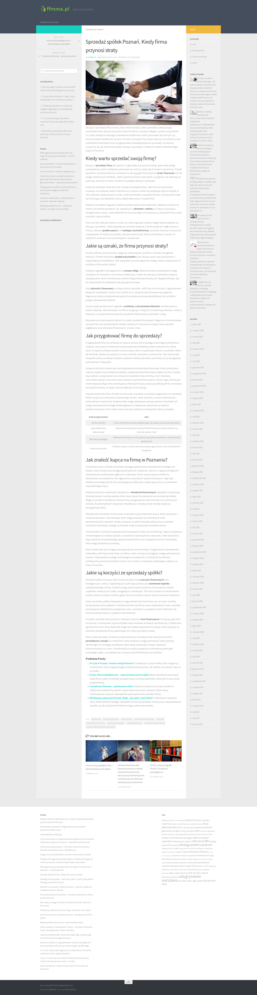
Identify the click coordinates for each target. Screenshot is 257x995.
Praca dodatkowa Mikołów (195, 851)
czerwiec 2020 (198, 576)
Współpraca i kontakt (49, 22)
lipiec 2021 (196, 496)
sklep (200, 866)
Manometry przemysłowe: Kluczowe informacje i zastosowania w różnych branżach (56, 134)
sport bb (192, 869)
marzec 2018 (197, 650)
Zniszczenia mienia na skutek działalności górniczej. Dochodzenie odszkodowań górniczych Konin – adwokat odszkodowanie (58, 179)
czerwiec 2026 (198, 330)
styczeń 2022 (197, 459)
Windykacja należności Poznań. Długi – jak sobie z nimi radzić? (121, 697)
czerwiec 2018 (198, 632)
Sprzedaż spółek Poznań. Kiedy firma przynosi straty (61, 874)
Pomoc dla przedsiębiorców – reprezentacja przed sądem (119, 674)
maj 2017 (196, 712)
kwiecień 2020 (198, 582)
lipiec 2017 (196, 699)
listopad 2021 (197, 472)
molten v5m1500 (170, 837)
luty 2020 (196, 595)
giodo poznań (96, 719)
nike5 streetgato (186, 838)
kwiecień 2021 (198, 515)
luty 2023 (196, 435)
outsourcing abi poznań (111, 719)
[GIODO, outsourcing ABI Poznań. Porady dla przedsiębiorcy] (166, 750)
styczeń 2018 (197, 662)
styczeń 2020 (197, 601)
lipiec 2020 (196, 570)
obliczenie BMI (200, 841)
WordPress (52, 989)
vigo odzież (197, 880)
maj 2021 (196, 509)
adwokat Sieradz (197, 824)
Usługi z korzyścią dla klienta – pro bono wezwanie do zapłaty (65, 854)
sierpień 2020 (197, 564)
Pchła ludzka (191, 848)
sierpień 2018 (197, 619)
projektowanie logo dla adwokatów (184, 855)
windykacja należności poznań (155, 723)
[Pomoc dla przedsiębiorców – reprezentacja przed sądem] (102, 751)
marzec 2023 (197, 429)
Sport (194, 63)
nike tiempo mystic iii (183, 841)
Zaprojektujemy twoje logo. (51, 834)
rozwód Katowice (170, 865)
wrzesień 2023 (198, 392)
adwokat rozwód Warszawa (180, 824)
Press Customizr (70, 989)
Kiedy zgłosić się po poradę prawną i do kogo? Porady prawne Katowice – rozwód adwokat (57, 156)
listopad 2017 (197, 675)
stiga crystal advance (178, 873)
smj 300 (205, 866)
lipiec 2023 (196, 404)
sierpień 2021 (197, 490)
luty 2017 (196, 718)
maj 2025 (196, 355)
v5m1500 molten (184, 880)
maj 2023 (196, 416)
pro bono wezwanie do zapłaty (144, 719)
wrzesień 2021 (198, 484)
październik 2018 (199, 607)
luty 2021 (196, 527)
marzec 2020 (197, 589)
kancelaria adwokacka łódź (177, 834)
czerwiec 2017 (198, 706)
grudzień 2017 (198, 669)
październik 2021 (199, 478)
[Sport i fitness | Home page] (55, 9)
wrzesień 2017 (198, 687)
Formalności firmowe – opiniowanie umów (111, 686)
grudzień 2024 (198, 367)
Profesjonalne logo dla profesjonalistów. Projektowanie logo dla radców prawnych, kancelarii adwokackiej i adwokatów (203, 185)
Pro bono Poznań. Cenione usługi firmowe (111, 663)
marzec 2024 (197, 379)
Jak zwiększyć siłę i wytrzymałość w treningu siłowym (201, 218)
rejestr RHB (160, 719)
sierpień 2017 (197, 693)
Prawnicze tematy (95, 29)
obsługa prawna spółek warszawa (174, 848)
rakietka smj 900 (186, 859)
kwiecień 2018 (198, 644)
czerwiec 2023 (198, 410)
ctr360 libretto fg (186, 827)
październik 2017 (199, 681)
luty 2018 (196, 656)
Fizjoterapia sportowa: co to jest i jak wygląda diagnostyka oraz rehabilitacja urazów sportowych (56, 109)
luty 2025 (196, 361)
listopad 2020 (197, 546)
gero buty (180, 830)
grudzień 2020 (198, 539)
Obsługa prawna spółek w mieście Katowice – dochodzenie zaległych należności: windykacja (58, 190)
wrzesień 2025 (198, 349)
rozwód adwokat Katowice (198, 862)
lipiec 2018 (196, 626)
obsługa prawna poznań (195, 845)
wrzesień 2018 (198, 613)
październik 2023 (199, 386)
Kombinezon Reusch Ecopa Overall (199, 834)
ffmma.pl (92, 57)
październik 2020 (199, 552)
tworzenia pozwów (170, 877)
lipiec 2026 (196, 324)
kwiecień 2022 (198, 441)
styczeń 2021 (197, 533)
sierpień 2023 (197, 398)
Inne (194, 44)
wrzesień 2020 (198, 558)
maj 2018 (196, 638)
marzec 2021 (197, 521)
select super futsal (188, 865)
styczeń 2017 (197, 724)
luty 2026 (196, 343)
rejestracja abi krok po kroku (96, 723)
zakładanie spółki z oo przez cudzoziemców (101, 727)
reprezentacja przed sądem (115, 723)
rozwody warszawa (178, 862)
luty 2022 (196, 453)
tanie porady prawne (198, 872)
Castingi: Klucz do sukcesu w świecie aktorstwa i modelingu (200, 285)
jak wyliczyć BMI (192, 831)
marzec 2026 (197, 336)
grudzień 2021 (198, 466)
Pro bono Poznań (126, 719)
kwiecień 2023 (198, 423)
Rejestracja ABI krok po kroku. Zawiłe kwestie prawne (61, 922)
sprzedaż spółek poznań (134, 723)
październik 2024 (199, 373)
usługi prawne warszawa (181, 878)
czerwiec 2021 (198, 503)
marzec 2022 (197, 447)
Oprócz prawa (198, 50)
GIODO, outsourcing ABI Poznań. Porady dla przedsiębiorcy (161, 769)
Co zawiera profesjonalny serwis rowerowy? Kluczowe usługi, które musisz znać (57, 121)
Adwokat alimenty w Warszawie (173, 820)
